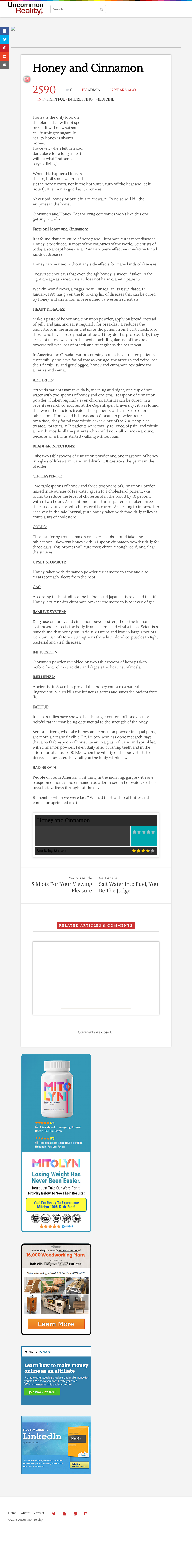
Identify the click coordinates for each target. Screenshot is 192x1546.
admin (94, 90)
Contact (39, 1513)
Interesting (80, 99)
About (25, 1513)
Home (12, 1513)
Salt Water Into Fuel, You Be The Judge (128, 887)
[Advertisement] (124, 146)
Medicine (105, 99)
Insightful (53, 99)
